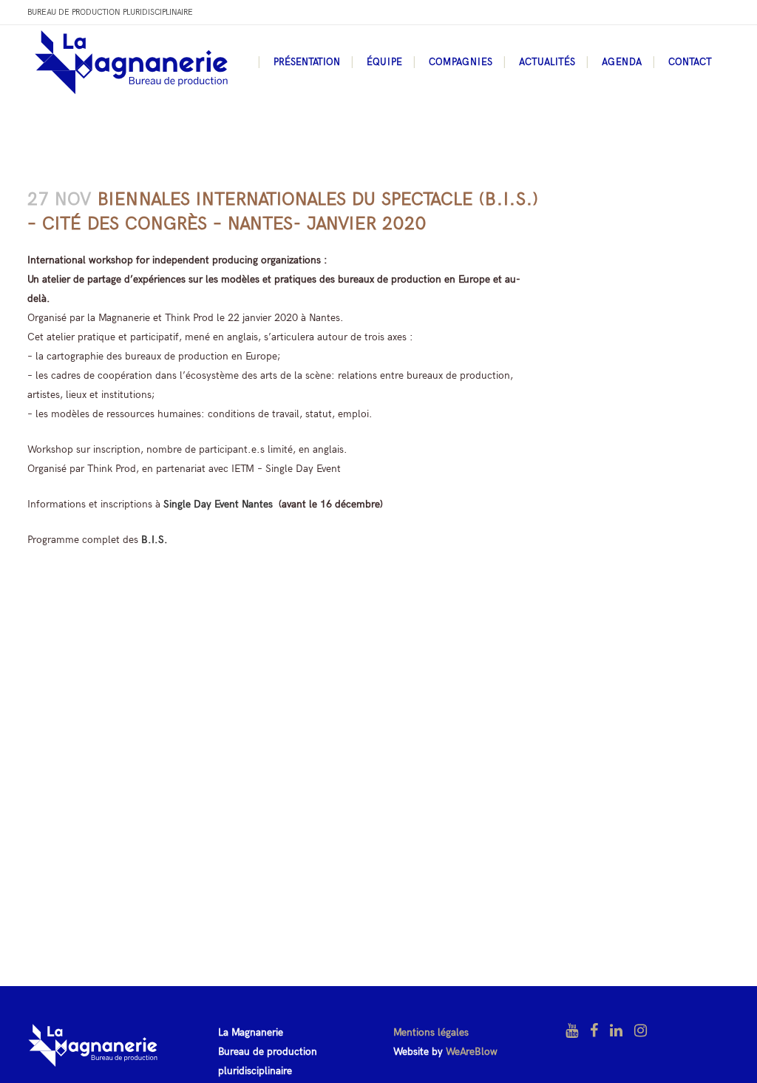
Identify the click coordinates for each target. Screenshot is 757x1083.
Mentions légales (431, 1032)
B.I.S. (154, 539)
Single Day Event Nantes (218, 504)
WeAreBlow (472, 1051)
